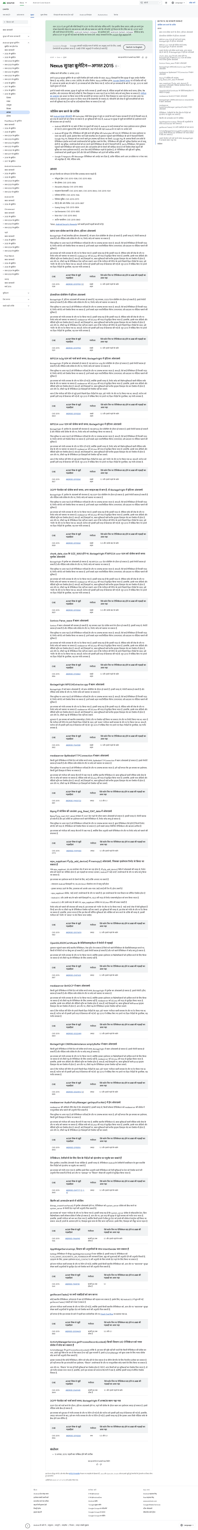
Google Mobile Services (151, 1505)
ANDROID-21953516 (73, 1147)
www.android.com (150, 1501)
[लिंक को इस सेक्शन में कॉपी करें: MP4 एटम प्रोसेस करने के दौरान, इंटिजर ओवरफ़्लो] (98, 231)
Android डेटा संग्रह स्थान (41, 1494)
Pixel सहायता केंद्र (148, 1497)
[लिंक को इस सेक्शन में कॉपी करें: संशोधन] (60, 1449)
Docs (22, 3)
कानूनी (57, 1525)
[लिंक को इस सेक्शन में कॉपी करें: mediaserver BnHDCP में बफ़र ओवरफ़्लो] (92, 986)
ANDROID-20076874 (73, 932)
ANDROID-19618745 (72, 1284)
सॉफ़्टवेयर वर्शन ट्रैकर (149, 1512)
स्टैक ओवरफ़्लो (147, 1508)
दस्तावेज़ (6, 9)
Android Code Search (41, 3)
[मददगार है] (142, 57)
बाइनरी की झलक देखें (40, 1505)
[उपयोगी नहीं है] (146, 57)
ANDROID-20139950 (73, 284)
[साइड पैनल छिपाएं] (27, 1526)
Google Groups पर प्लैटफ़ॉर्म (97, 1508)
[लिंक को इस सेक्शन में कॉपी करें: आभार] (59, 169)
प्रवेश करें (192, 3)
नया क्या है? (6, 15)
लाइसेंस (64, 1525)
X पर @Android (93, 1494)
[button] (13, 36)
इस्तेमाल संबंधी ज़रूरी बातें (41, 1497)
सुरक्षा (32, 15)
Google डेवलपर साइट (121, 81)
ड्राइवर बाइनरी (38, 1512)
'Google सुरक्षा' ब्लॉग (94, 1505)
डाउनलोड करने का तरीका (41, 1501)
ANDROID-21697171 (73, 1190)
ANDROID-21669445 (73, 1390)
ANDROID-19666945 (72, 1239)
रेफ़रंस (116, 15)
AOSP (52, 57)
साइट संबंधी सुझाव (82, 1525)
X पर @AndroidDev (95, 1497)
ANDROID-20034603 (73, 1331)
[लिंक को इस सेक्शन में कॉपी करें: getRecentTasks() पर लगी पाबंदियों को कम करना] (100, 1294)
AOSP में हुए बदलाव (120, 35)
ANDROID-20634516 (73, 1092)
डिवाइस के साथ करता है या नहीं (63, 15)
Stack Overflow (106, 1314)
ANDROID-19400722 (73, 801)
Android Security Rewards (66, 224)
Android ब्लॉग (93, 1501)
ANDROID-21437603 (73, 975)
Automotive (102, 15)
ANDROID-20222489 (73, 1034)
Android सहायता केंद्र (150, 1494)
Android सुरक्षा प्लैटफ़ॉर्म (63, 116)
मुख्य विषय (44, 15)
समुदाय (50, 1525)
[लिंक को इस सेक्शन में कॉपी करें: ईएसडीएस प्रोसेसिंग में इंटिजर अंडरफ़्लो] (87, 295)
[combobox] (150, 3)
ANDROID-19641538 (73, 745)
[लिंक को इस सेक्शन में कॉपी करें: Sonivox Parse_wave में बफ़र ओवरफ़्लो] (91, 621)
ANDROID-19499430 (73, 851)
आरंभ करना (20, 15)
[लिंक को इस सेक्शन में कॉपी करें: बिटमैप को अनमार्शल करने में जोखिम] (86, 1201)
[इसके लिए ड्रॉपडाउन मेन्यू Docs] (27, 2)
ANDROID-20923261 (73, 414)
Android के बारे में (40, 1525)
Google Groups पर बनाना (96, 1512)
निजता (71, 1525)
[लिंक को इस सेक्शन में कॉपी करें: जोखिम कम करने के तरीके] (81, 111)
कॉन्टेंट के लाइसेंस (74, 1474)
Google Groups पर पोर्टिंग (96, 1516)
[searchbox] (15, 22)
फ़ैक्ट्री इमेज (37, 1508)
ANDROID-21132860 (73, 674)
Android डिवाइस (85, 15)
